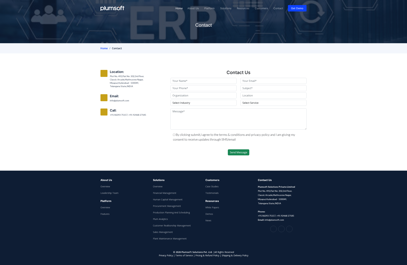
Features (105, 213)
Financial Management (164, 192)
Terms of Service (184, 255)
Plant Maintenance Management (170, 238)
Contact (278, 8)
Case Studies (212, 186)
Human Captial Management (168, 199)
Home (179, 8)
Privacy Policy (166, 255)
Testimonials (212, 192)
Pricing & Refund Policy (207, 255)
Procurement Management (167, 205)
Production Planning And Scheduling (171, 212)
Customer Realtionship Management (172, 225)
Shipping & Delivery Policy (235, 255)
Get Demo (297, 8)
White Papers (212, 207)
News (208, 220)
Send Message (238, 152)
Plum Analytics (160, 219)
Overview (105, 186)
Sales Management (163, 232)
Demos (209, 213)
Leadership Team (109, 192)
